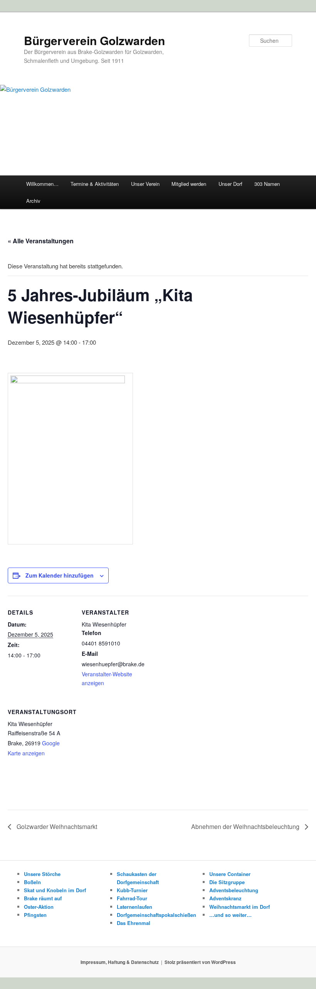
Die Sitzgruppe (227, 882)
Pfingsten (35, 914)
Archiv (33, 200)
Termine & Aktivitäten (95, 183)
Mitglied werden (188, 183)
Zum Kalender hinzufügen (59, 575)
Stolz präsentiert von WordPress (200, 962)
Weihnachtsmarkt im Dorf (239, 906)
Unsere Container (229, 874)
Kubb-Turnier (132, 890)
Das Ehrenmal (133, 923)
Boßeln (32, 882)
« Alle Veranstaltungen (41, 240)
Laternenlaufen (134, 906)
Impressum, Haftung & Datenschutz (120, 962)
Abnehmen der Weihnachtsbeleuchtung (246, 826)
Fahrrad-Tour (132, 898)
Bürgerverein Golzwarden (94, 40)
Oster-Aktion (39, 906)
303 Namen (267, 183)
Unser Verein (145, 183)
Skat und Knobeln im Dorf (55, 890)
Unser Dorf (230, 183)
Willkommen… (42, 183)
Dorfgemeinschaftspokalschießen (156, 914)
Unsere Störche (42, 874)
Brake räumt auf (43, 898)
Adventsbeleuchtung (233, 890)
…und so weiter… (230, 914)
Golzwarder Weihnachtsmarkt (56, 826)
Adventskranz (225, 898)
